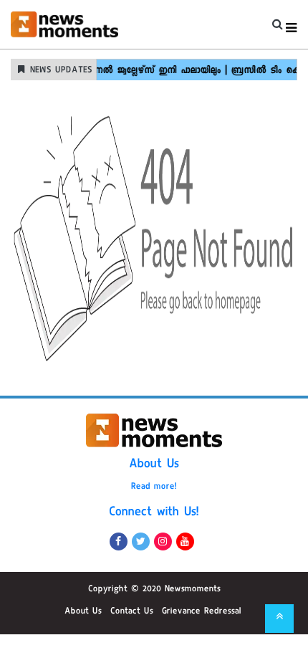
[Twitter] (141, 541)
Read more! (154, 487)
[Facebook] (118, 541)
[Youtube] (185, 541)
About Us (154, 465)
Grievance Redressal (201, 612)
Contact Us (131, 612)
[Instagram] (163, 541)
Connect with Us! (154, 513)
